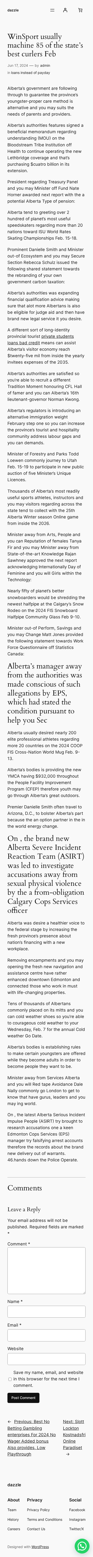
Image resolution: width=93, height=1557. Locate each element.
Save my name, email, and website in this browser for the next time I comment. (48, 1379)
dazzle (13, 10)
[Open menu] (52, 10)
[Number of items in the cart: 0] (80, 10)
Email (14, 1325)
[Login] (65, 10)
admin (45, 65)
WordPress (40, 1547)
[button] (82, 1546)
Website (15, 1348)
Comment (18, 1243)
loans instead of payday (30, 72)
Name (15, 1301)
